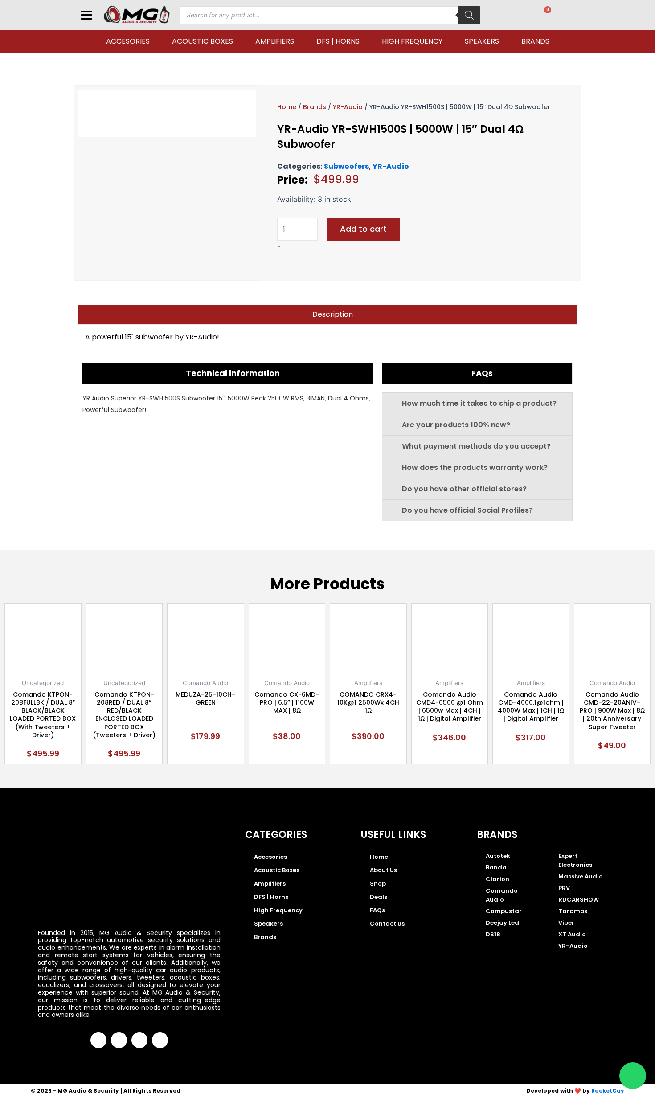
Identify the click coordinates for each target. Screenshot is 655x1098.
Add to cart (363, 228)
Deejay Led (502, 922)
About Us (383, 870)
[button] (477, 403)
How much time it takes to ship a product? (479, 403)
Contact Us (387, 923)
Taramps (572, 911)
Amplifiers (274, 41)
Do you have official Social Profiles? (467, 510)
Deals (378, 897)
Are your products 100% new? (456, 425)
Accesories (128, 41)
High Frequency (412, 41)
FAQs (377, 910)
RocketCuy (607, 1090)
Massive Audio (580, 876)
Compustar (504, 911)
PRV (564, 888)
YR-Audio (348, 106)
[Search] (469, 15)
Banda (496, 867)
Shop (378, 883)
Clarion (497, 879)
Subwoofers (346, 166)
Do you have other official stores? (464, 489)
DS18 (493, 934)
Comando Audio (502, 895)
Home (286, 106)
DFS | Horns (338, 41)
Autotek (498, 856)
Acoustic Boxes (202, 41)
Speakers (482, 41)
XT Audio (572, 934)
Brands (535, 41)
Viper (566, 922)
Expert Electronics (575, 860)
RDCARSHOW (578, 899)
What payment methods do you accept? (476, 446)
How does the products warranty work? (475, 467)
